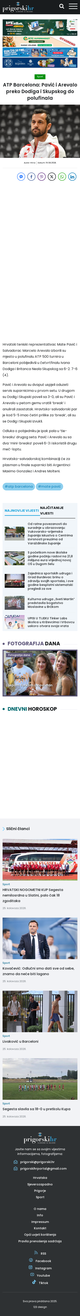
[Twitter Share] (52, 177)
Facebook (43, 1261)
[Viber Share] (42, 177)
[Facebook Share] (31, 177)
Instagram (43, 1268)
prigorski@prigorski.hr (37, 1162)
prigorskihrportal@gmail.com (43, 1168)
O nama (40, 1209)
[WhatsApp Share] (62, 177)
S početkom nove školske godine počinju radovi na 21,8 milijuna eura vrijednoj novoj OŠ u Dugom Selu (50, 558)
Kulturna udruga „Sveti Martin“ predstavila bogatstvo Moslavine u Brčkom (51, 603)
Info (40, 1215)
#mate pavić (49, 486)
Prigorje (40, 1191)
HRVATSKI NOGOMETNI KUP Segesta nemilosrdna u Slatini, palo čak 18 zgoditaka (33, 895)
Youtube (43, 1275)
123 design (40, 1307)
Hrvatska (40, 1178)
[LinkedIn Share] (72, 177)
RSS (43, 1253)
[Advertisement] (40, 222)
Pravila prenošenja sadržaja (40, 1241)
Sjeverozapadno (40, 1184)
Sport (40, 76)
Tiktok (43, 1283)
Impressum (40, 1222)
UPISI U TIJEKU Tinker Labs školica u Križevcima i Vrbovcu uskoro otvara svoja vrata (51, 622)
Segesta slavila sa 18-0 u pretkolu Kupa (36, 1109)
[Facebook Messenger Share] (21, 177)
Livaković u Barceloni (20, 1041)
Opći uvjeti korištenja (40, 1234)
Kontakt (40, 1228)
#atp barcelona (19, 486)
